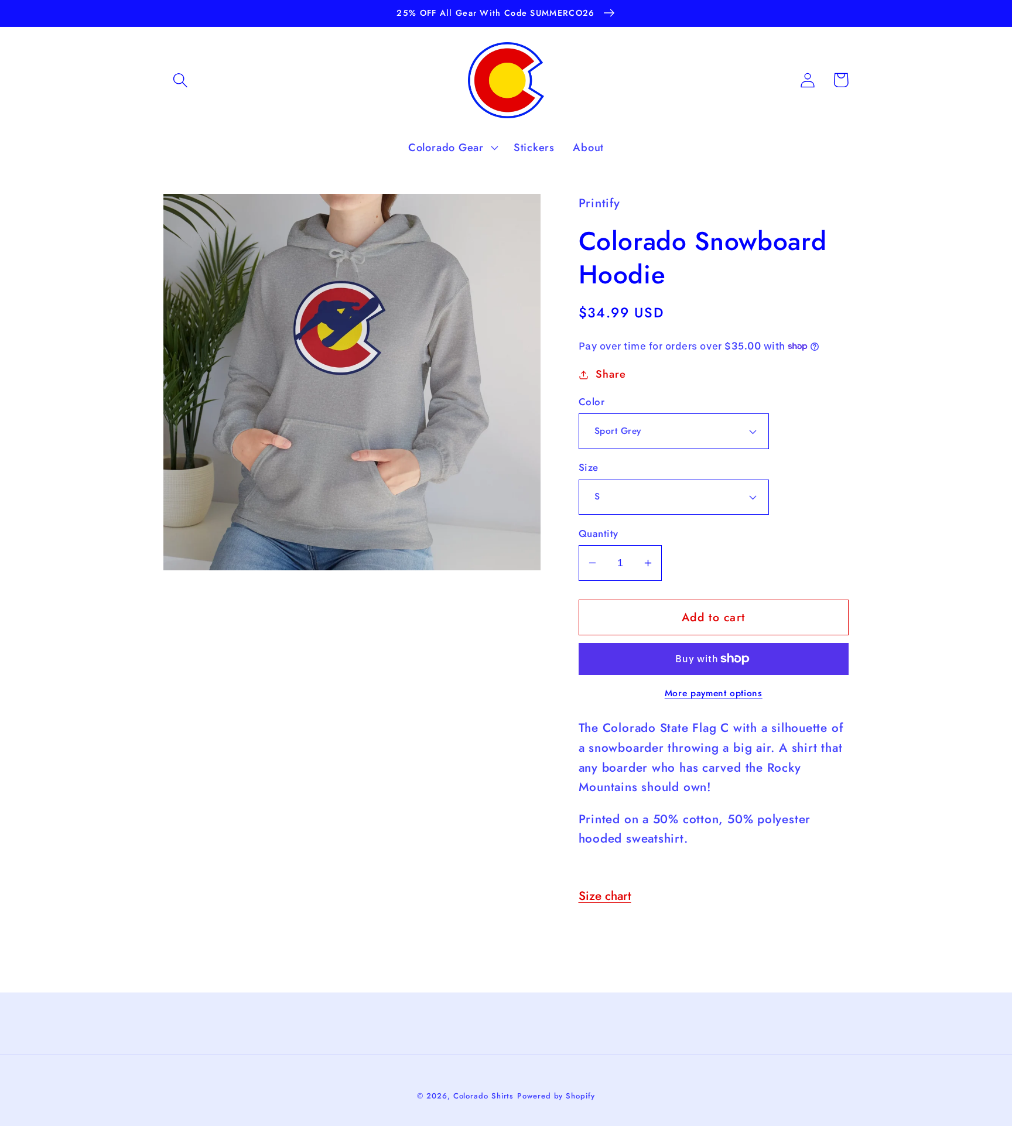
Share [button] (610, 374)
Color (592, 402)
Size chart (605, 896)
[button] (180, 80)
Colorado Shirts (483, 1095)
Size (589, 467)
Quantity (598, 533)
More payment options (714, 693)
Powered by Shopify (555, 1095)
